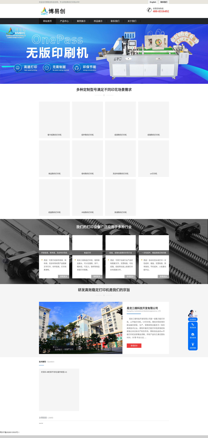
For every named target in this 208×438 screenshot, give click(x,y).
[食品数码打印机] (54, 155)
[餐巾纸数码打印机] (54, 117)
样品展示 (98, 21)
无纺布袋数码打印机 (120, 173)
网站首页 (47, 21)
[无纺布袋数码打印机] (120, 155)
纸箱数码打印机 (154, 134)
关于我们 (132, 21)
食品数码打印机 (54, 173)
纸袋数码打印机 (121, 134)
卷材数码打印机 (87, 173)
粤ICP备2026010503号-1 (9, 432)
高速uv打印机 (41, 423)
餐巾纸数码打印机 (54, 134)
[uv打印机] (153, 155)
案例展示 (81, 21)
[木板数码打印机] (87, 194)
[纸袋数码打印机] (120, 117)
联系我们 (163, 2)
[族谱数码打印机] (120, 194)
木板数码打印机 (87, 212)
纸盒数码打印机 (54, 212)
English (153, 2)
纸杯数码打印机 (87, 134)
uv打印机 (153, 173)
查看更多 (134, 345)
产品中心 (64, 21)
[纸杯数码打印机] (87, 117)
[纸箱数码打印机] (153, 117)
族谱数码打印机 (121, 212)
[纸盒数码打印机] (54, 194)
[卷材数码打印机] (87, 155)
